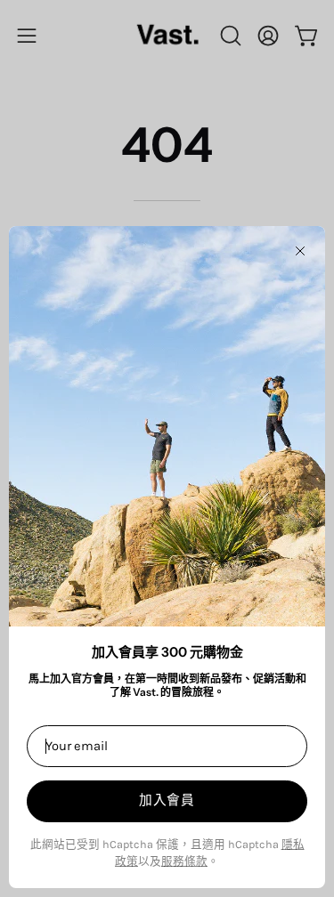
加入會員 (167, 800)
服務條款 (184, 861)
